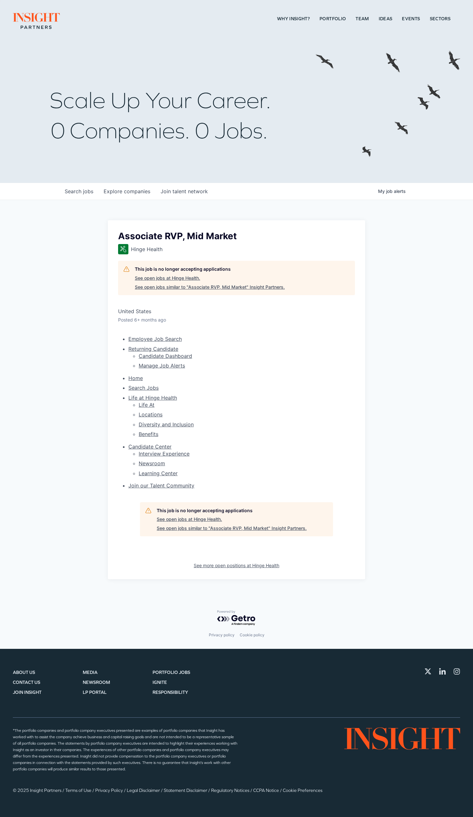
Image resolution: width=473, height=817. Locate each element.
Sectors (440, 19)
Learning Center (158, 473)
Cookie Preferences (302, 790)
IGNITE (160, 682)
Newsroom (152, 463)
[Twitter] (428, 671)
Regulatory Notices (230, 790)
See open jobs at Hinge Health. (167, 278)
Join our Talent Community (161, 485)
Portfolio (333, 19)
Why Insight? (293, 19)
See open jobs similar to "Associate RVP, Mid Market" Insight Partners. (210, 287)
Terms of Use (78, 790)
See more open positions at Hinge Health (236, 565)
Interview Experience (164, 453)
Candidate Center (150, 446)
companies (127, 191)
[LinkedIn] (442, 671)
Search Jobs (143, 388)
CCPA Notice (266, 790)
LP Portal (95, 692)
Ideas (386, 19)
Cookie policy (252, 634)
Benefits (148, 434)
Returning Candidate (153, 349)
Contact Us (26, 682)
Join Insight (27, 692)
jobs (79, 191)
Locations (150, 414)
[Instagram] (457, 671)
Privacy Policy (109, 790)
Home (135, 378)
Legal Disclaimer (144, 790)
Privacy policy (222, 634)
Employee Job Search (155, 339)
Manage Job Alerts (162, 365)
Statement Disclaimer (186, 790)
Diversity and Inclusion (166, 424)
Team (362, 19)
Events (411, 19)
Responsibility (170, 692)
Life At (146, 405)
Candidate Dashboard (165, 356)
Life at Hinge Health (152, 398)
